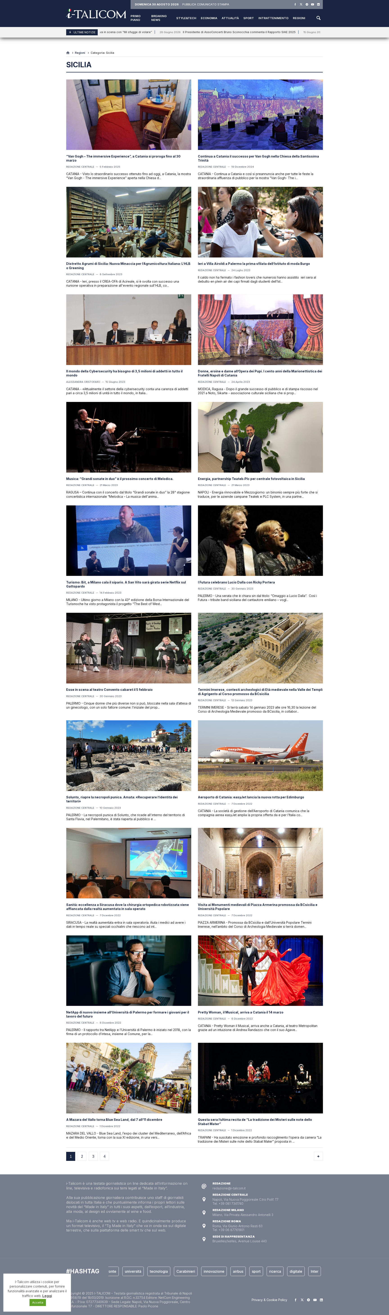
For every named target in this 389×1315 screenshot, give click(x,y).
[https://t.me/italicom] (306, 4)
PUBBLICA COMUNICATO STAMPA (205, 4)
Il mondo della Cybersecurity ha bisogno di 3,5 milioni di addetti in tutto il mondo (124, 373)
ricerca (239, 1271)
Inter (279, 1271)
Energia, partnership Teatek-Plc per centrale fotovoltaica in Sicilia (251, 479)
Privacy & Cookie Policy (269, 1300)
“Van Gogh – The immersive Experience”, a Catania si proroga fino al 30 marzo (123, 158)
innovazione (178, 1271)
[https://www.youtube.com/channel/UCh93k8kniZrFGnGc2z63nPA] (312, 4)
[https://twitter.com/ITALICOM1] (301, 4)
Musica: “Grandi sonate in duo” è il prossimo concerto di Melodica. (119, 479)
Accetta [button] (37, 1302)
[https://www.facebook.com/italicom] (295, 4)
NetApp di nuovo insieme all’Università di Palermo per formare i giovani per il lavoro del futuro (127, 1014)
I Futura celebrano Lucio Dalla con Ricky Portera (236, 582)
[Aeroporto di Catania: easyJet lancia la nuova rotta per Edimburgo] (260, 755)
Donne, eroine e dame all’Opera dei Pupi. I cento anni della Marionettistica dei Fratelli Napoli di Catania (260, 373)
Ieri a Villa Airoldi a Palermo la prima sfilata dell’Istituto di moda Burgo (254, 264)
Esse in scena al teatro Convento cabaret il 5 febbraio (109, 689)
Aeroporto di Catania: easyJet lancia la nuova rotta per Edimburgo (251, 797)
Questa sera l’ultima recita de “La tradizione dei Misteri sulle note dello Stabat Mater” (255, 1122)
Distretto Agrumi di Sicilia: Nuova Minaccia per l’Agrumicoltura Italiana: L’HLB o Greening (128, 266)
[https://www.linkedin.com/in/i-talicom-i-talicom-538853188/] (318, 4)
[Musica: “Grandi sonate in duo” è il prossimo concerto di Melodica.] (128, 437)
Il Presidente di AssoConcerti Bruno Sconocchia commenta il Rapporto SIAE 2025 (183, 32)
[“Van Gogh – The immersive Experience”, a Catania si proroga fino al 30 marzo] (128, 114)
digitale (260, 1271)
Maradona (299, 1271)
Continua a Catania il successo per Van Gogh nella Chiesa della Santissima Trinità (258, 158)
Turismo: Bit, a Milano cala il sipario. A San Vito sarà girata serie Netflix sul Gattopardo (126, 584)
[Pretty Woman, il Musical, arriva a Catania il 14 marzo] (260, 970)
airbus (202, 1271)
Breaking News (159, 18)
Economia (209, 18)
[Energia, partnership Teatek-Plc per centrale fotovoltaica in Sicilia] (260, 437)
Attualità (230, 18)
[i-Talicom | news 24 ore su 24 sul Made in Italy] (96, 13)
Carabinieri (150, 1271)
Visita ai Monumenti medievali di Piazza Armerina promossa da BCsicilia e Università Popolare (257, 907)
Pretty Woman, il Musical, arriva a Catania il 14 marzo (240, 1012)
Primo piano (135, 18)
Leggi (47, 1296)
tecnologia (123, 1271)
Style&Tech (186, 18)
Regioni (299, 18)
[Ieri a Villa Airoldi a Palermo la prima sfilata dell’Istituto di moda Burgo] (260, 222)
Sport (248, 18)
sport (220, 1271)
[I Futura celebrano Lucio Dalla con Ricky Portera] (260, 540)
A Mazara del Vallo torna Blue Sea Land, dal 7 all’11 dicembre (114, 1119)
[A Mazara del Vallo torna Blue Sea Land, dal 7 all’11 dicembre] (128, 1078)
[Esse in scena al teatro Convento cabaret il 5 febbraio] (128, 648)
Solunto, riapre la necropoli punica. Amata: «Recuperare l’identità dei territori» (122, 799)
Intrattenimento (273, 18)
